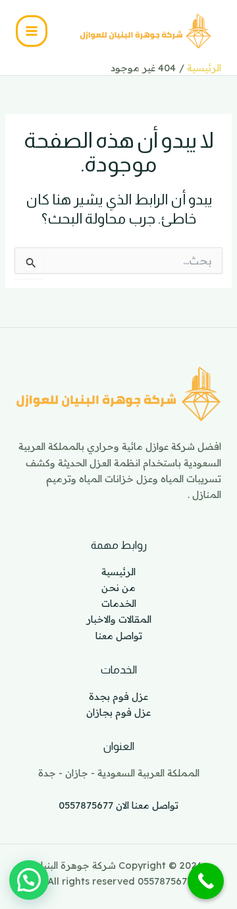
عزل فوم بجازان (118, 712)
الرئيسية (118, 571)
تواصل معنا (118, 635)
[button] (29, 880)
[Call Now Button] (206, 881)
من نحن (118, 587)
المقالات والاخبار (118, 619)
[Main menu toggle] (31, 31)
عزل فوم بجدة (118, 696)
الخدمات (118, 603)
